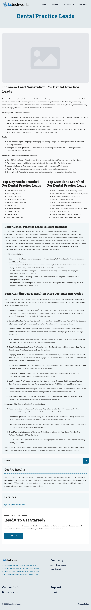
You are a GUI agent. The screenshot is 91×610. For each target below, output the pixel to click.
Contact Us (69, 5)
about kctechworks (58, 565)
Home (43, 5)
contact (53, 592)
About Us (82, 5)
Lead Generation (56, 569)
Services (54, 5)
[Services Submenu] (60, 5)
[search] (86, 461)
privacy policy (83, 604)
